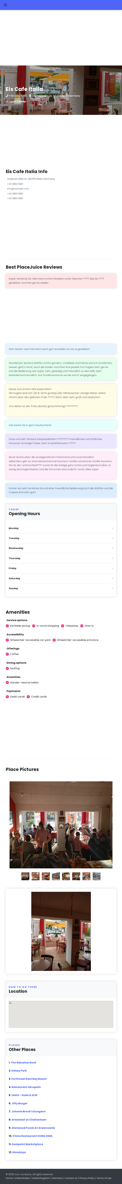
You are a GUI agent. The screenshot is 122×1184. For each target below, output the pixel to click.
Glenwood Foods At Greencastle (33, 1128)
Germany (57, 1178)
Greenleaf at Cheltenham (29, 1120)
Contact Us (71, 1178)
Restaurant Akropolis (26, 1087)
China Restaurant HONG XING (32, 1136)
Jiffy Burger (19, 1103)
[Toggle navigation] (5, 5)
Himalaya (19, 1152)
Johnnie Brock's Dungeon (28, 1111)
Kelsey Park (19, 1070)
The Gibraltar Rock (23, 1062)
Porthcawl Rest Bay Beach (29, 1079)
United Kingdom (41, 1178)
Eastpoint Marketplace (27, 1144)
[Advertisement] (61, 39)
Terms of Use (104, 1178)
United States (22, 1178)
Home (9, 1178)
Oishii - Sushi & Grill (24, 1095)
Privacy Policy (87, 1178)
